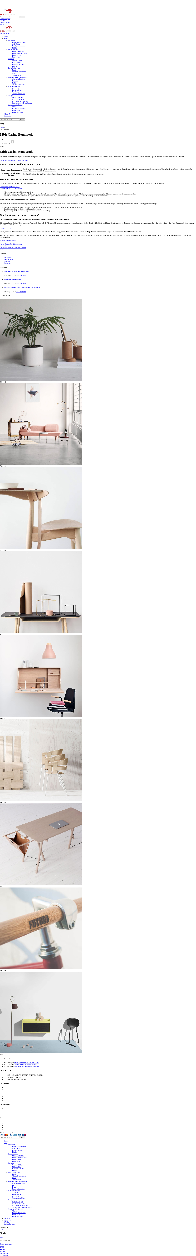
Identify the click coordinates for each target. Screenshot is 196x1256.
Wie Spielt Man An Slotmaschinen (11, 188)
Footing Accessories (18, 46)
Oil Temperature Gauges (20, 101)
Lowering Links (17, 112)
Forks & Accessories (19, 108)
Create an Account (6, 1244)
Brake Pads (16, 57)
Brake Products (13, 49)
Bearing (14, 70)
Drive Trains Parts (14, 68)
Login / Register (9, 1224)
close (1, 249)
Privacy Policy (8, 1125)
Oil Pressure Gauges (18, 99)
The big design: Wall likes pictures (25, 1064)
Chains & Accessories (19, 72)
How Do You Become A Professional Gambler (17, 271)
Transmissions (16, 75)
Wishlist (6, 1124)
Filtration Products (14, 86)
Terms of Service (9, 1129)
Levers (14, 66)
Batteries (15, 81)
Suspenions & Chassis (15, 105)
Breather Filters (17, 90)
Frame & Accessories (19, 42)
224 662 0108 (10, 2)
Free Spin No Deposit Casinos (12, 279)
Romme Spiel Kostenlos (8, 240)
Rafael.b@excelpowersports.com (17, 6)
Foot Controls (16, 62)
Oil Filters (15, 92)
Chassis (14, 107)
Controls (11, 59)
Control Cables (17, 60)
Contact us (7, 1114)
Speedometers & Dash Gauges (22, 103)
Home (2, 127)
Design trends (8, 259)
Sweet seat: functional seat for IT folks (26, 1063)
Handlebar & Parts (18, 64)
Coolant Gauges (17, 97)
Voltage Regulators (18, 84)
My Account (8, 1122)
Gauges (10, 95)
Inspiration (7, 263)
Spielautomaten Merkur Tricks (9, 187)
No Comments (21, 275)
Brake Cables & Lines (19, 53)
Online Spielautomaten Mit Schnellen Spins (14, 160)
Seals (14, 73)
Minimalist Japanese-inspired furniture (26, 1066)
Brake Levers (16, 55)
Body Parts (11, 40)
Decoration (7, 257)
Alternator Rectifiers (18, 79)
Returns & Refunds (10, 1127)
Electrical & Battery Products (17, 77)
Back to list (3, 246)
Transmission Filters (18, 94)
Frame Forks (16, 110)
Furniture (7, 261)
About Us (7, 1112)
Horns (14, 83)
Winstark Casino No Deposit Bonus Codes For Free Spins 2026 (22, 287)
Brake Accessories (18, 51)
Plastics (14, 48)
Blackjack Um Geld (6, 228)
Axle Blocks (16, 44)
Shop (5, 1110)
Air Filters (15, 88)
